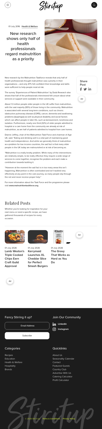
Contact (57, 362)
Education (10, 358)
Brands (8, 369)
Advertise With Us (62, 372)
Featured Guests (61, 365)
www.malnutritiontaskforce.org (23, 185)
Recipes (9, 355)
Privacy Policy (69, 418)
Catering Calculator (62, 376)
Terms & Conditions (51, 418)
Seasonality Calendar (63, 358)
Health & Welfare (30, 26)
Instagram (63, 329)
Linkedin (62, 324)
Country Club (59, 369)
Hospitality (10, 365)
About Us (57, 355)
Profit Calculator (61, 380)
